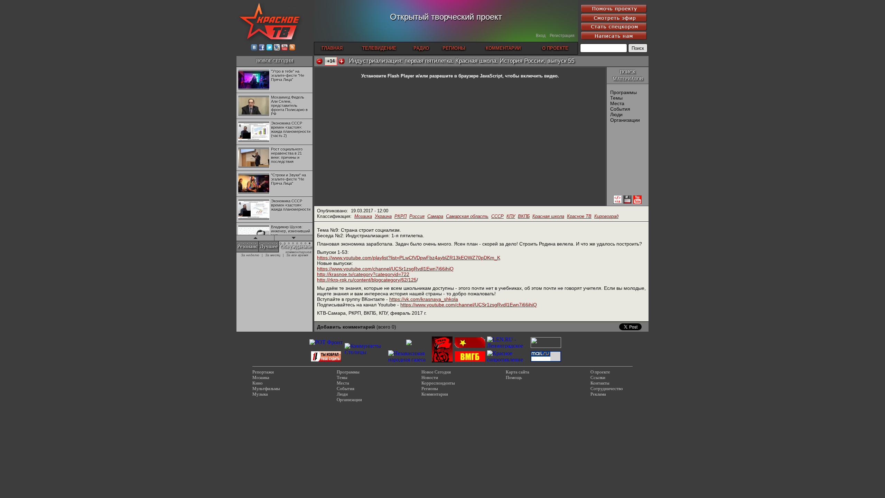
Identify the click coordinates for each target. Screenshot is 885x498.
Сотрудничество (606, 388)
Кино (257, 383)
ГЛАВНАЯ (332, 48)
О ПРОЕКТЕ (555, 48)
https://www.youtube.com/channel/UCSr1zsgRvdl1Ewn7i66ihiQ (385, 268)
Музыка (260, 394)
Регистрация (562, 35)
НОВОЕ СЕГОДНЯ (274, 60)
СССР (497, 216)
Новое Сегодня (436, 372)
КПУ (510, 216)
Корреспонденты (438, 383)
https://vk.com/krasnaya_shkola (423, 299)
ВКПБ (524, 216)
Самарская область (467, 216)
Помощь (514, 377)
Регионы (429, 388)
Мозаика (363, 216)
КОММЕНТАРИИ (503, 48)
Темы (616, 98)
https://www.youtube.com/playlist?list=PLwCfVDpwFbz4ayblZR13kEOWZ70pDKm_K (408, 257)
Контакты (599, 383)
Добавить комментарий (346, 327)
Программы (623, 92)
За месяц (272, 255)
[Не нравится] (319, 61)
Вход (541, 35)
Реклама (598, 394)
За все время (297, 255)
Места (617, 103)
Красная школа (548, 216)
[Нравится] (341, 61)
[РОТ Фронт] (326, 342)
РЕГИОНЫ (453, 48)
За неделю (250, 255)
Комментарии (434, 394)
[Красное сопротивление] (508, 359)
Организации (625, 120)
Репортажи (263, 372)
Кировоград (606, 216)
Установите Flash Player (387, 76)
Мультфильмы (266, 388)
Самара (435, 216)
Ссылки (597, 377)
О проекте (600, 372)
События (620, 109)
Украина (383, 216)
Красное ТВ (579, 216)
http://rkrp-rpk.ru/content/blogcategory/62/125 (367, 280)
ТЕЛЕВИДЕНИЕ (379, 48)
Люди (616, 114)
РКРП (400, 216)
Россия (417, 216)
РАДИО (421, 48)
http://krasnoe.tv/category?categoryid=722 (363, 274)
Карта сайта (517, 372)
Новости (429, 377)
